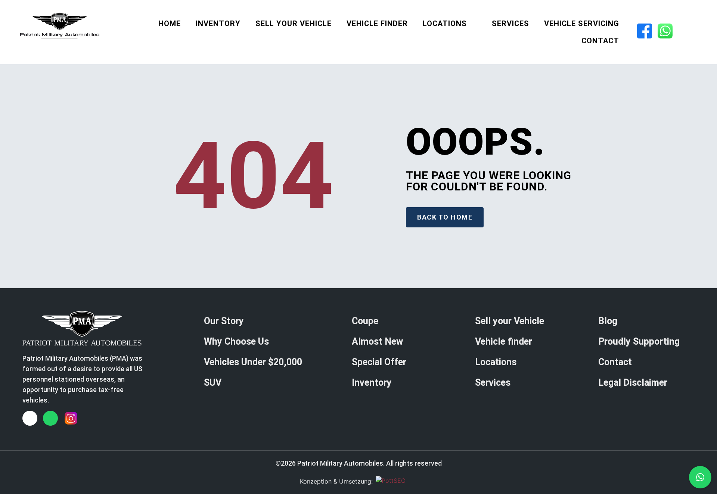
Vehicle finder (377, 23)
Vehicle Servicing (581, 23)
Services (510, 23)
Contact (600, 40)
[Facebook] (29, 418)
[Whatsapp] (50, 418)
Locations (445, 23)
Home (169, 23)
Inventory (218, 23)
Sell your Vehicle (293, 23)
